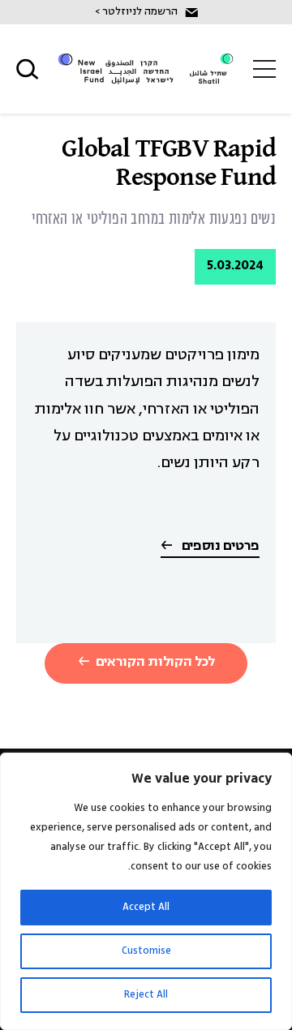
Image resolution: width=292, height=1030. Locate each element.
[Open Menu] (264, 69)
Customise (146, 951)
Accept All (146, 907)
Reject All (146, 995)
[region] (146, 891)
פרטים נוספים (219, 547)
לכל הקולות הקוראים (155, 663)
